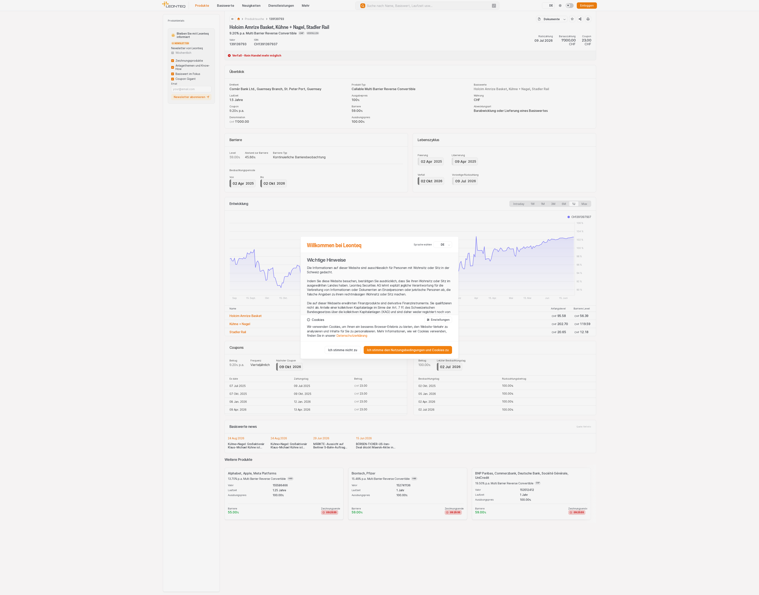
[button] (438, 320)
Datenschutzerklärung (351, 336)
